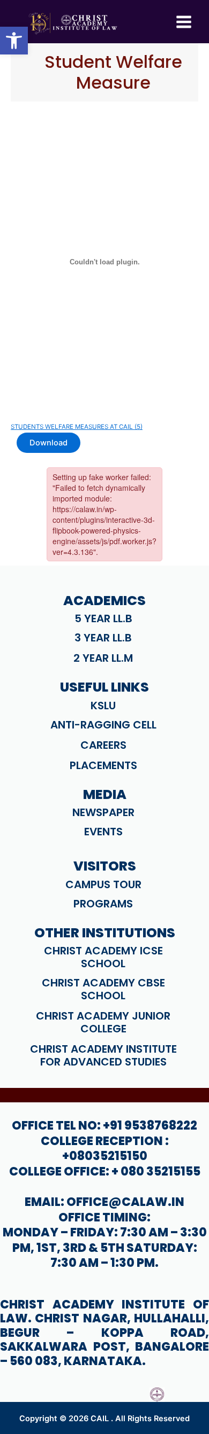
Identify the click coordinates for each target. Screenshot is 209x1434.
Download (48, 443)
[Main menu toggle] (183, 21)
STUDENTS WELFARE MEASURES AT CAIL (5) (77, 426)
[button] (14, 40)
